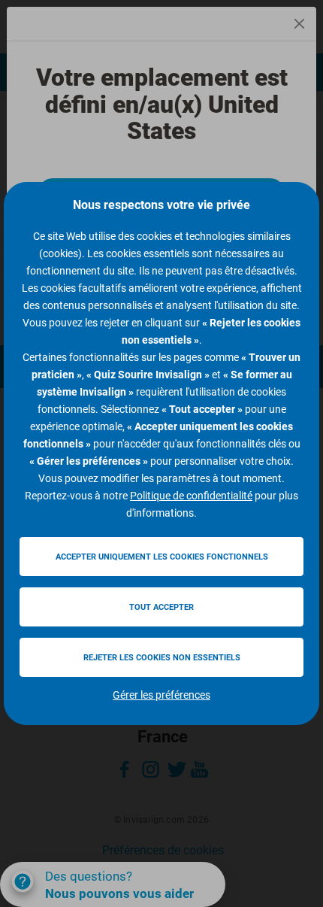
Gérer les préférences (161, 695)
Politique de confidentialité (191, 496)
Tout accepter (161, 607)
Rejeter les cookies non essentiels (161, 658)
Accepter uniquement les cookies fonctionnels (162, 557)
